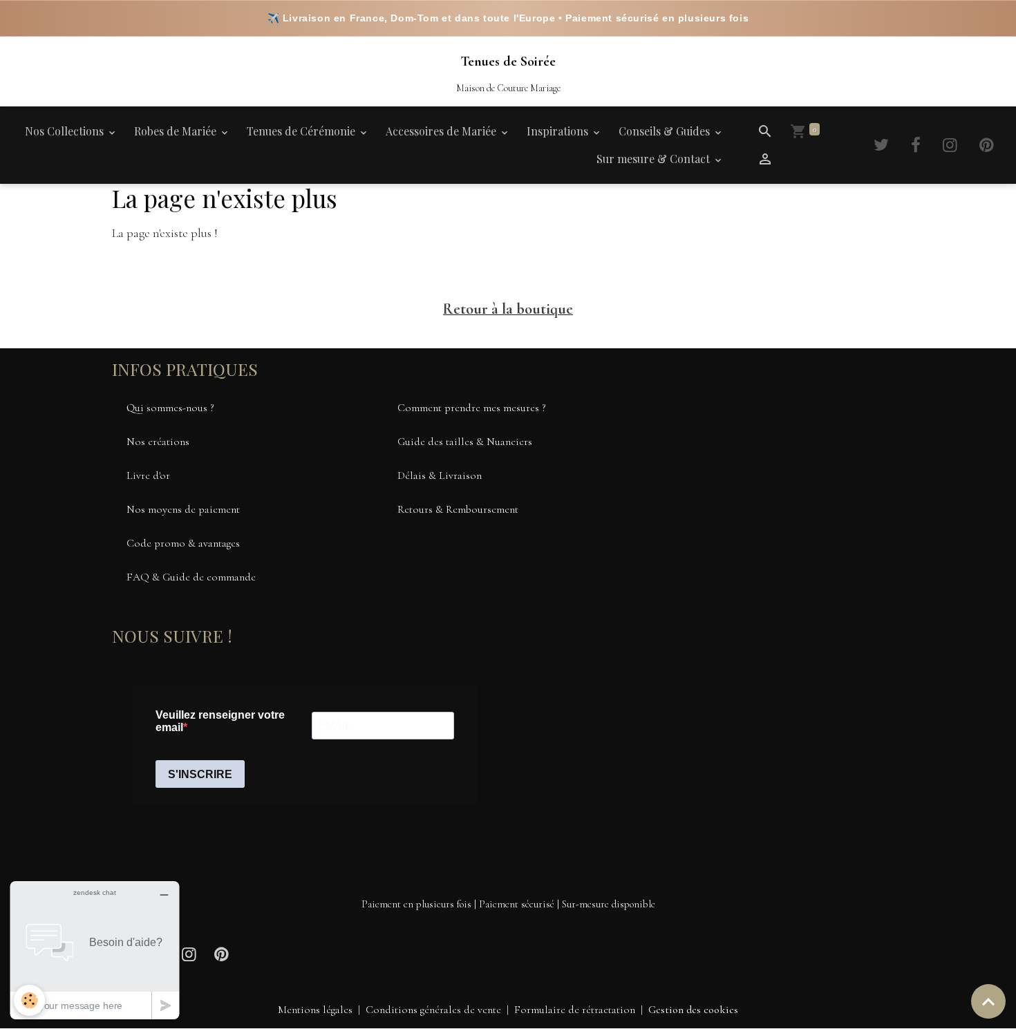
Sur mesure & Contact (654, 158)
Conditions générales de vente (433, 1010)
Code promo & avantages (183, 543)
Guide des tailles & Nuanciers (464, 442)
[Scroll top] (988, 1001)
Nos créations (157, 442)
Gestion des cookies (693, 1010)
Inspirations (559, 131)
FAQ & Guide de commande (191, 577)
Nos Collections (65, 131)
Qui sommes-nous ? (170, 408)
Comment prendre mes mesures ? (471, 408)
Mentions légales (315, 1010)
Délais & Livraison (439, 475)
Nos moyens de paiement (183, 509)
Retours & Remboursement (457, 509)
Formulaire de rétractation (574, 1010)
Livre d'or (148, 475)
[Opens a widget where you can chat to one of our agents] (95, 950)
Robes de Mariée (176, 131)
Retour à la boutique (508, 309)
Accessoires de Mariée (442, 131)
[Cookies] (29, 1000)
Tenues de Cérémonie (302, 131)
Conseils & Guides (666, 131)
